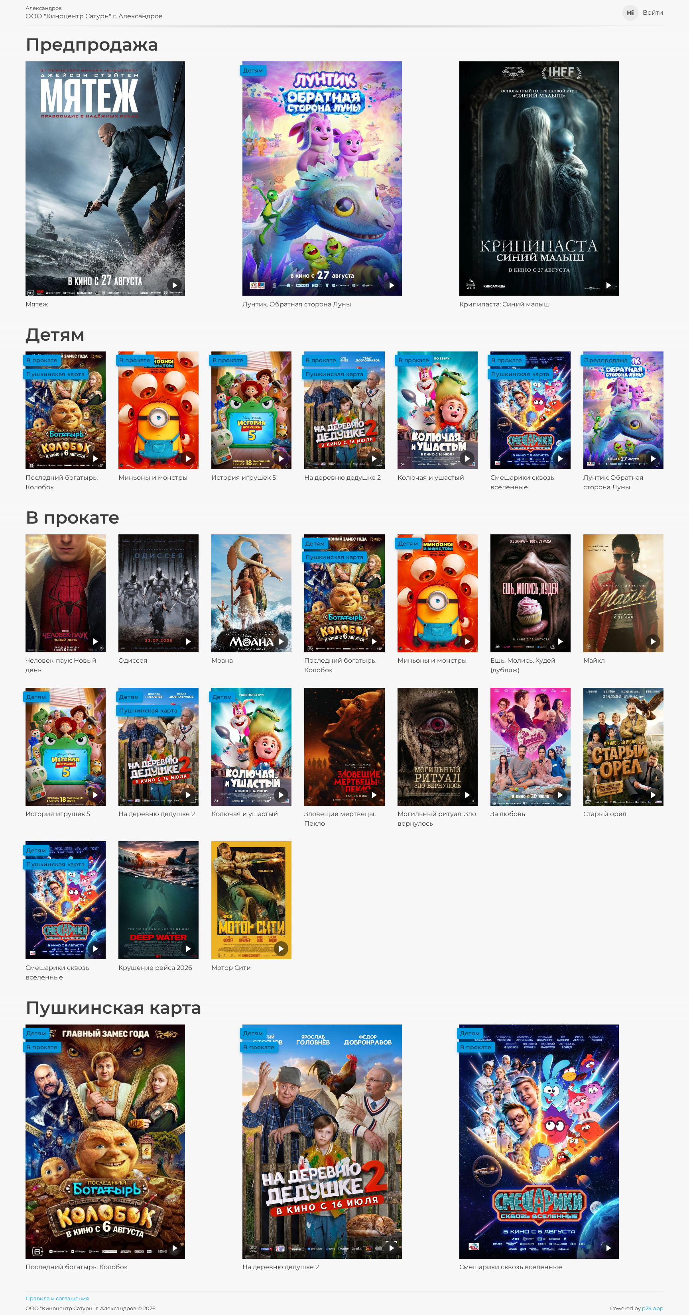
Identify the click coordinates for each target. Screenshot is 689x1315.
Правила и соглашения (57, 1298)
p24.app (652, 1308)
